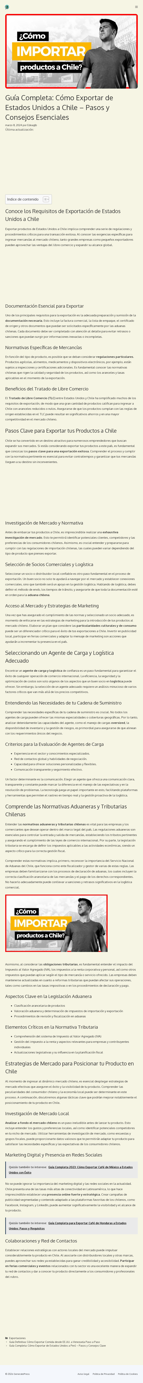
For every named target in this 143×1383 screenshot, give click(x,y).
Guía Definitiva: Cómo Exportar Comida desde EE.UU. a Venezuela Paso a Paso (54, 1341)
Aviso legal (83, 1374)
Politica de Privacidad (104, 1374)
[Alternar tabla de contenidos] (44, 199)
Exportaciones (17, 1338)
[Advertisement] (71, 165)
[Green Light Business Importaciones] (6, 7)
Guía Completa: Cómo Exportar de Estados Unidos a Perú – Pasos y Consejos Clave (57, 1345)
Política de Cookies (128, 1374)
